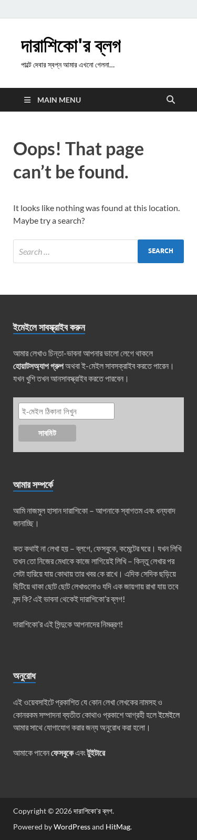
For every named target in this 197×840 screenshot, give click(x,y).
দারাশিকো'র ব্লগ (71, 45)
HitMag (118, 826)
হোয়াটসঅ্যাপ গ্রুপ (38, 366)
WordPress (72, 826)
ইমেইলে (169, 714)
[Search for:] (98, 251)
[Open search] (171, 100)
